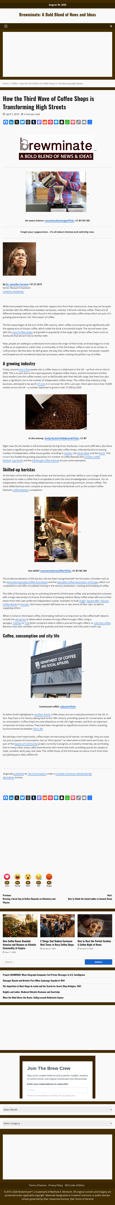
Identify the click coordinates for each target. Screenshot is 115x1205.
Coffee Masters (21, 490)
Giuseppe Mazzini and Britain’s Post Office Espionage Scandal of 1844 (34, 980)
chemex (17, 623)
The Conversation (36, 773)
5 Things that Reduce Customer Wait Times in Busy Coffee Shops (57, 942)
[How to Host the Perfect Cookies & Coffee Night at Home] (95, 925)
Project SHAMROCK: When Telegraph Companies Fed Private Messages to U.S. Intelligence (44, 974)
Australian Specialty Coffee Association (27, 582)
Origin (82, 600)
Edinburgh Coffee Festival (45, 460)
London (68, 453)
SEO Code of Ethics (75, 1185)
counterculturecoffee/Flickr (55, 570)
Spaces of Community (26, 743)
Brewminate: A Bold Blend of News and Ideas (57, 14)
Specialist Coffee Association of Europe (77, 582)
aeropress (20, 619)
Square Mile (93, 600)
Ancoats (24, 604)
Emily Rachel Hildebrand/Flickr (62, 438)
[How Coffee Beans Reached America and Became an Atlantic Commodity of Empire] (20, 925)
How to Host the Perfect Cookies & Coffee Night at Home (94, 942)
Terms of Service (38, 1185)
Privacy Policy (56, 1185)
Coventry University (13, 291)
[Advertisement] (57, 54)
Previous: (29, 899)
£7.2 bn (41, 383)
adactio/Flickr (68, 706)
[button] (6, 26)
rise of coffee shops (22, 332)
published (18, 773)
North (102, 453)
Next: (90, 897)
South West (83, 453)
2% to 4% (38, 728)
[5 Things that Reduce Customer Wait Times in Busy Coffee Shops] (57, 925)
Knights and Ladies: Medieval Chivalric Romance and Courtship (31, 992)
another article (42, 714)
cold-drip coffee (102, 623)
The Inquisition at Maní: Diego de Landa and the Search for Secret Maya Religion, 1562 (42, 986)
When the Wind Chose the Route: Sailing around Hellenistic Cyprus (33, 997)
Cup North (17, 460)
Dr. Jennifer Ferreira (17, 284)
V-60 (27, 623)
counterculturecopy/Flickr (59, 220)
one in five (24, 369)
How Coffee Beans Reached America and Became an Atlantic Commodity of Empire (19, 944)
